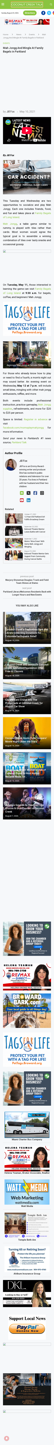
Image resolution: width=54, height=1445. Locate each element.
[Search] (51, 4)
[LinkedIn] (28, 500)
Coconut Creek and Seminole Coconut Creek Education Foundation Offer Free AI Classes (26, 668)
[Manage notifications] (6, 1438)
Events (32, 34)
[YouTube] (21, 500)
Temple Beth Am (27, 1239)
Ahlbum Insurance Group (27, 1273)
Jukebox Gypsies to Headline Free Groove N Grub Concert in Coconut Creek (24, 808)
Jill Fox (10, 111)
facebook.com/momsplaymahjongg (23, 427)
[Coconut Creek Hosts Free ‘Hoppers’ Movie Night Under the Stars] (27, 733)
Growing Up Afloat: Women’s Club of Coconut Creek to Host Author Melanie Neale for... (25, 773)
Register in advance (35, 419)
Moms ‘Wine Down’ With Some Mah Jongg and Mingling (34, 544)
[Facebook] (43, 13)
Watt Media (27, 1206)
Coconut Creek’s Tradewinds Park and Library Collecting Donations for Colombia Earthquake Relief (26, 633)
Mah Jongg (10, 223)
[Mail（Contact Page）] (21, 493)
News (18, 34)
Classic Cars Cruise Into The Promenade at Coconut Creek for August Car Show (24, 703)
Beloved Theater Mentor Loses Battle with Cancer (34, 530)
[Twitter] (49, 13)
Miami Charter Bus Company (27, 1139)
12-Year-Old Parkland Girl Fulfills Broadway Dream (34, 518)
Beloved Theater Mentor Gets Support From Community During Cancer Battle (36, 556)
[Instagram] (42, 493)
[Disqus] (27, 865)
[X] (28, 493)
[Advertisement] (27, 81)
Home (5, 34)
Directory (30, 13)
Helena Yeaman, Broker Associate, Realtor (27, 1173)
